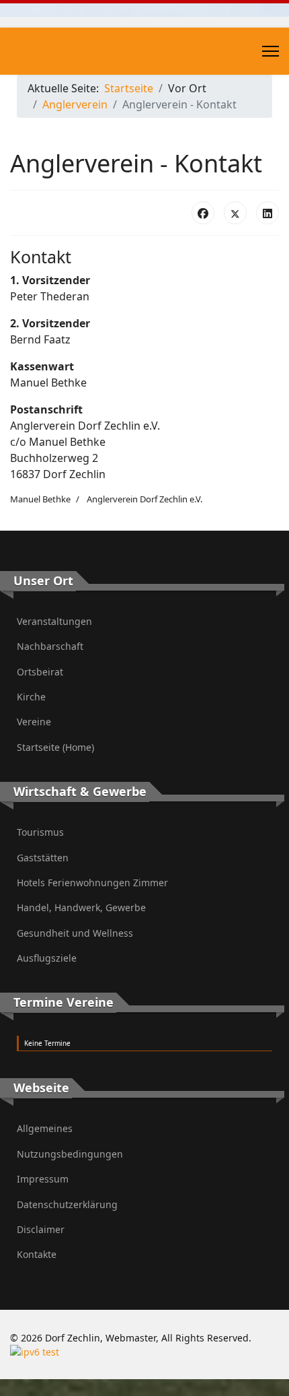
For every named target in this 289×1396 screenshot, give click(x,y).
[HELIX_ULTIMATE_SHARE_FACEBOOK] (203, 212)
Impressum (43, 1178)
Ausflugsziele (47, 958)
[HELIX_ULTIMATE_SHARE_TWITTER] (235, 212)
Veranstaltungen (54, 621)
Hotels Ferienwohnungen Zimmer (92, 882)
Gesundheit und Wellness (75, 933)
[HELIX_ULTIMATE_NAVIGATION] (270, 51)
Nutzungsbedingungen (70, 1154)
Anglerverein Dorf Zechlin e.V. (144, 499)
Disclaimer (41, 1229)
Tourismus (40, 832)
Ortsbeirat (40, 671)
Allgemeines (45, 1128)
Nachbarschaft (50, 646)
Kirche (31, 696)
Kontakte (36, 1254)
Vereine (34, 721)
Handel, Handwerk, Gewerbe (81, 907)
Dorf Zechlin (57, 51)
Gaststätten (43, 857)
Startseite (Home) (55, 747)
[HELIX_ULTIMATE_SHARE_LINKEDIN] (267, 212)
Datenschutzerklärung (67, 1204)
